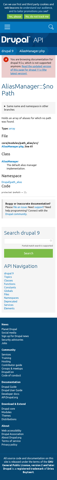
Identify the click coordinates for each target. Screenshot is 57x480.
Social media (9, 332)
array (12, 128)
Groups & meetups (12, 368)
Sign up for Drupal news (15, 336)
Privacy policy (9, 444)
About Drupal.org (11, 437)
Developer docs (10, 393)
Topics (8, 276)
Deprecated (10, 301)
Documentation (11, 382)
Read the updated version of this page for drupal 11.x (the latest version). (30, 70)
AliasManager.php (32, 51)
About (5, 425)
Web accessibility (11, 430)
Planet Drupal (9, 329)
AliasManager (10, 161)
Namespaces (11, 297)
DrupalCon (8, 372)
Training (6, 358)
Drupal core (8, 408)
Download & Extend (14, 404)
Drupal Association (13, 434)
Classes (8, 280)
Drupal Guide (9, 386)
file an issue (20, 207)
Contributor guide (12, 365)
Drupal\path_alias (12, 182)
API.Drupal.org (10, 397)
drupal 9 (7, 51)
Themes (6, 415)
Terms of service (11, 441)
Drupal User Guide (12, 390)
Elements (9, 308)
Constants (10, 287)
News (5, 324)
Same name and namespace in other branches (26, 108)
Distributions (9, 419)
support (38, 207)
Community (9, 349)
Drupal (7, 468)
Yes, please (15, 16)
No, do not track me (36, 16)
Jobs (4, 343)
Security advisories (12, 339)
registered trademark (30, 468)
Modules (7, 412)
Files (6, 294)
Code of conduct (11, 375)
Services (8, 304)
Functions (9, 284)
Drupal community (16, 214)
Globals (8, 290)
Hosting (6, 361)
